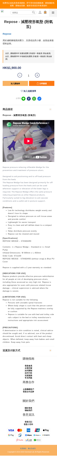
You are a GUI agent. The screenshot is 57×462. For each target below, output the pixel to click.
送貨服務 (28, 375)
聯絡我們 (28, 410)
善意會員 (28, 366)
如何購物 (28, 370)
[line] (23, 99)
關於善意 (28, 408)
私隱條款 (23, 448)
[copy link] (39, 99)
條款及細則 (32, 448)
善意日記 (28, 422)
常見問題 (28, 378)
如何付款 (28, 373)
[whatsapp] (34, 99)
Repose (7, 34)
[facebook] (29, 99)
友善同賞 (28, 368)
